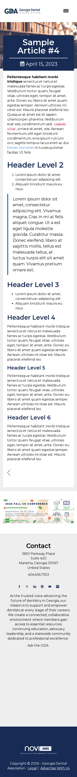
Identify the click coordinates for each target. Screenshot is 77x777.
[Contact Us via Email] (57, 586)
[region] (8, 472)
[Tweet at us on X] (27, 586)
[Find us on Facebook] (19, 586)
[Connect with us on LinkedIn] (34, 586)
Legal (32, 768)
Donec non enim (20, 148)
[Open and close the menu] (57, 11)
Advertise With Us (55, 768)
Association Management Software (38, 753)
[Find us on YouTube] (49, 586)
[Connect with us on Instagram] (42, 586)
